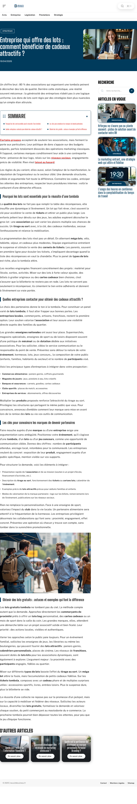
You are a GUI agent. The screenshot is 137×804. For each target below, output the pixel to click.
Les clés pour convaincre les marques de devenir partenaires (66, 124)
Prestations (117, 120)
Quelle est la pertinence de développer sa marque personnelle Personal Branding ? (76, 746)
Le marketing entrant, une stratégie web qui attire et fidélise (116, 161)
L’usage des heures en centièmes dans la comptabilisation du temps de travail (116, 192)
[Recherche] (122, 6)
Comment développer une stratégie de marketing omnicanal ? (45, 747)
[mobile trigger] (5, 6)
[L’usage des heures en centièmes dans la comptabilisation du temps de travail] (117, 176)
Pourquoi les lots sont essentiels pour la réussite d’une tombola (23, 124)
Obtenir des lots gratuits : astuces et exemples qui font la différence (68, 129)
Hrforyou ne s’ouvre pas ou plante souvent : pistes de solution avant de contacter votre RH (117, 129)
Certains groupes (10, 140)
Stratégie (8, 31)
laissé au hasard (44, 162)
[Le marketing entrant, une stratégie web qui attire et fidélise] (117, 146)
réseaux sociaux (61, 157)
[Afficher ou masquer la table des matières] (57, 116)
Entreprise (116, 183)
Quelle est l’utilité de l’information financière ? (14, 749)
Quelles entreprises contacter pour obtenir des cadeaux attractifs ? (24, 129)
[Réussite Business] (19, 6)
